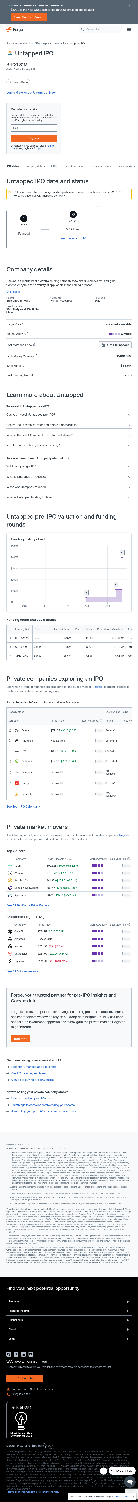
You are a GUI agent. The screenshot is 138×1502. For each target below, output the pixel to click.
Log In (39, 148)
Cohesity (27, 761)
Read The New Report (29, 16)
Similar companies (100, 166)
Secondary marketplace (20, 43)
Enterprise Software (18, 300)
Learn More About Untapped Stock (31, 92)
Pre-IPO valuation (74, 166)
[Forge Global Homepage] (14, 29)
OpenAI (26, 730)
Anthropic (27, 740)
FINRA (19, 1446)
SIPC (27, 1446)
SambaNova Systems (26, 887)
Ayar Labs (20, 895)
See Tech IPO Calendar (22, 806)
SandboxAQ (21, 880)
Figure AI (19, 961)
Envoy (25, 783)
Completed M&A (18, 82)
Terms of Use (121, 1496)
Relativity (27, 794)
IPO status (12, 166)
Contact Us (25, 1378)
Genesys (27, 772)
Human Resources (61, 300)
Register (34, 138)
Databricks (20, 953)
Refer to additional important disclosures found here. (32, 1491)
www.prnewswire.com (72, 238)
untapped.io (13, 291)
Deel (24, 750)
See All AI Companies (21, 971)
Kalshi (17, 865)
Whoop (18, 872)
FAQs (54, 166)
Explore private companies (51, 43)
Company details (35, 166)
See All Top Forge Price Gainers (28, 905)
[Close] (133, 1496)
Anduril (18, 946)
